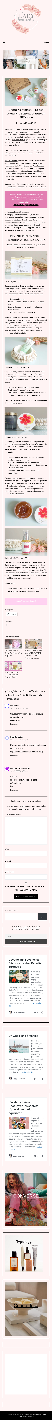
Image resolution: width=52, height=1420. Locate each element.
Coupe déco (26, 1305)
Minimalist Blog (40, 1414)
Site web (9, 872)
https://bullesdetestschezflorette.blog (26, 752)
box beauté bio (18, 140)
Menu (46, 42)
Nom (7, 849)
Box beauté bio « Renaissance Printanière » (11, 674)
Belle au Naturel (11, 161)
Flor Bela (14, 737)
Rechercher (11, 910)
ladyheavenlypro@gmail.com (26, 205)
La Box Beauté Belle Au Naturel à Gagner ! (13, 653)
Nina (12, 705)
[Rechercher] (42, 916)
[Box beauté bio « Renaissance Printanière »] (13, 666)
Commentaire (13, 815)
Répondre (14, 724)
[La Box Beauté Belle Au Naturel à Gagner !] (13, 644)
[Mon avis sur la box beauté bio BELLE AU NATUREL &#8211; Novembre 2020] (33, 644)
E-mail (8, 861)
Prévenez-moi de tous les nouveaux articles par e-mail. (26, 888)
